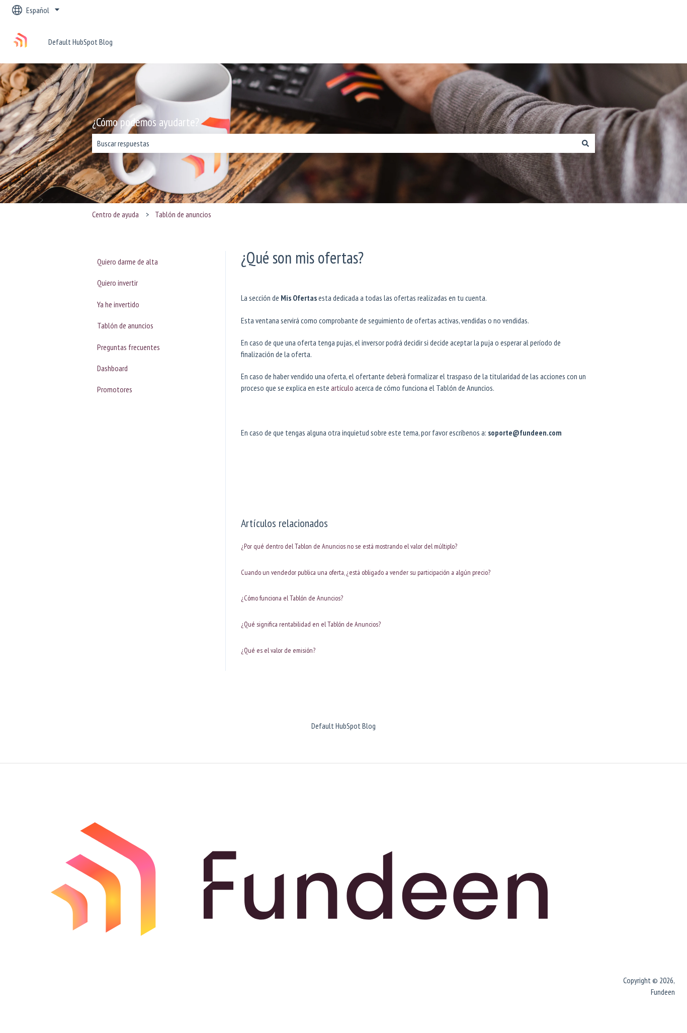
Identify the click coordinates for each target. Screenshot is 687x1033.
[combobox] (334, 143)
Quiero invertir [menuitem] (117, 283)
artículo (342, 388)
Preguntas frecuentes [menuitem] (128, 347)
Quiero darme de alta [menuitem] (127, 261)
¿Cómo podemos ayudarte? (145, 122)
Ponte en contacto (637, 42)
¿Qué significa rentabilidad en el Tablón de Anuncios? (311, 624)
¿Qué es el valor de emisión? (278, 650)
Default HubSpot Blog (80, 42)
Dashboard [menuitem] (112, 368)
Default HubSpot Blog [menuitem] (343, 726)
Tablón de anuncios (183, 214)
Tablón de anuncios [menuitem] (125, 325)
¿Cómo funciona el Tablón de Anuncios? (292, 597)
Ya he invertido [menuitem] (118, 304)
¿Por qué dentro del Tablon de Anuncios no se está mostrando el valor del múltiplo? (349, 546)
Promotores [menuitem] (114, 389)
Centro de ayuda (115, 214)
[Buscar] (585, 143)
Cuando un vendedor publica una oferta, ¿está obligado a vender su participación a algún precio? (365, 572)
